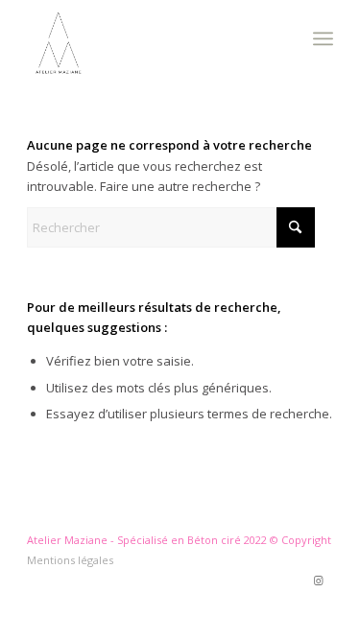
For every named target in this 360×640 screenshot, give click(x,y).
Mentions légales (70, 560)
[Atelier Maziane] (149, 38)
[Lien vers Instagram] (318, 580)
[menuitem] (323, 38)
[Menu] (323, 38)
